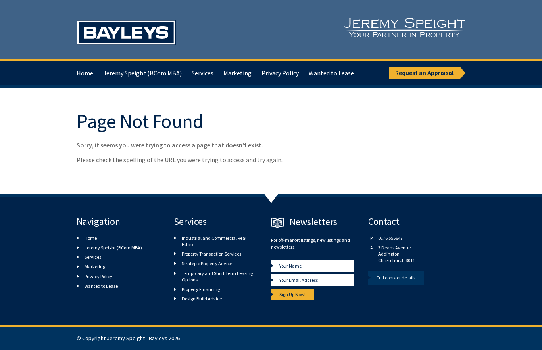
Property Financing (201, 289)
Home (85, 73)
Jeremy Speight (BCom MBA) (142, 73)
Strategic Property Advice (207, 263)
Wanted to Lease (331, 73)
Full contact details (396, 278)
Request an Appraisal (424, 73)
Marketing (237, 73)
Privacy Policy (280, 73)
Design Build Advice (202, 299)
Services (202, 73)
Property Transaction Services (211, 254)
